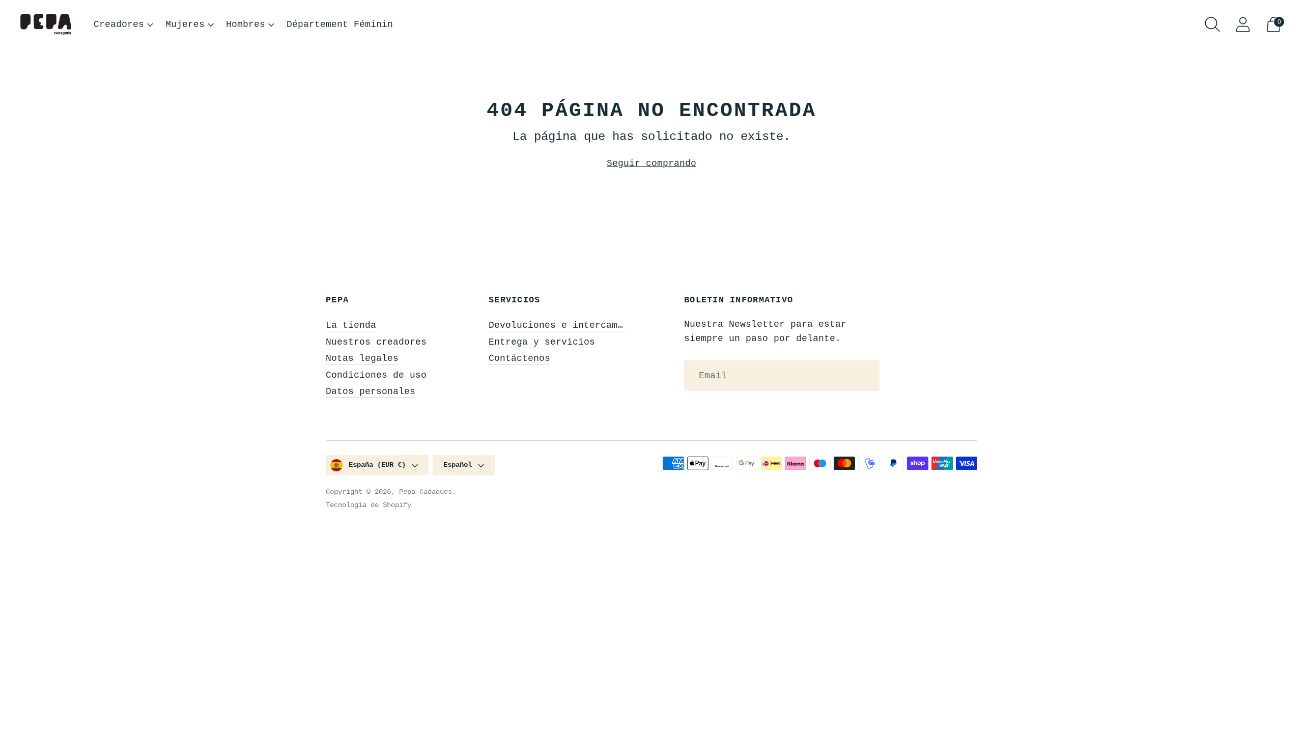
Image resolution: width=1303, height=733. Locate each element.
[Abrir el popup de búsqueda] (1212, 24)
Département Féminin (340, 24)
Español (457, 465)
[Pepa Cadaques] (45, 24)
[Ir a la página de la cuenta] (1243, 24)
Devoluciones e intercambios (564, 325)
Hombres (245, 24)
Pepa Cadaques (425, 492)
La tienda (351, 325)
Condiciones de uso (376, 375)
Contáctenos (519, 358)
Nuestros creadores (376, 342)
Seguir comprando (651, 163)
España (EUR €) (377, 465)
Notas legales (362, 358)
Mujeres (185, 24)
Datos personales (370, 391)
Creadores (119, 24)
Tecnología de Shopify (368, 505)
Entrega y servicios (542, 342)
